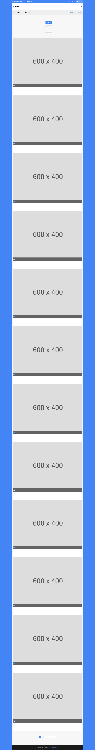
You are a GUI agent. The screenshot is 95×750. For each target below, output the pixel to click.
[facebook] (68, 1)
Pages (54, 6)
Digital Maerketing (18, 667)
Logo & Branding (18, 494)
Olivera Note (17, 147)
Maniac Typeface (18, 609)
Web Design (49, 33)
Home (45, 6)
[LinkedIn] (72, 1)
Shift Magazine (18, 378)
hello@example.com (18, 1)
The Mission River (18, 90)
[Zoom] (13, 143)
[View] (14, 85)
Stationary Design (18, 436)
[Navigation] (81, 6)
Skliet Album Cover (19, 205)
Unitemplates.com (53, 747)
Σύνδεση (80, 1)
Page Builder (68, 6)
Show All (49, 22)
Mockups (49, 29)
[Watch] (13, 85)
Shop (78, 6)
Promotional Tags (18, 552)
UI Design (49, 31)
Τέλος (54, 736)
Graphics (49, 26)
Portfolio (60, 6)
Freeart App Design (19, 263)
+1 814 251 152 (29, 1)
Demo (49, 6)
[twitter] (70, 1)
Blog (74, 6)
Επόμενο (49, 736)
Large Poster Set (18, 321)
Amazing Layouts (18, 725)
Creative (49, 24)
